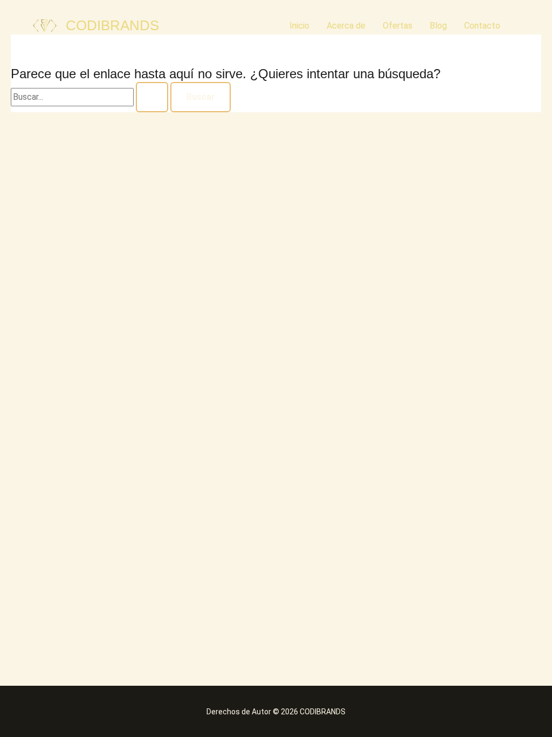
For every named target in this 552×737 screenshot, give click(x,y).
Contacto (482, 26)
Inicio (299, 26)
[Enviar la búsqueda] (152, 97)
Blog (438, 26)
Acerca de (346, 26)
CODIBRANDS (112, 25)
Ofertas (397, 26)
